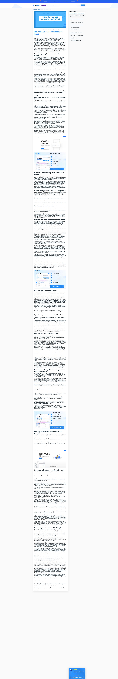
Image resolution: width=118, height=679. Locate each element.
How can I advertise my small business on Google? (76, 19)
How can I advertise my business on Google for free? (77, 16)
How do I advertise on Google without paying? (77, 35)
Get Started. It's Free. (57, 286)
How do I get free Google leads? (75, 27)
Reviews (56, 5)
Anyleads (35, 9)
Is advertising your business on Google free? (76, 22)
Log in (79, 5)
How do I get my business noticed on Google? (77, 13)
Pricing (52, 5)
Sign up (83, 5)
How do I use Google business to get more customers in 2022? (76, 32)
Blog (39, 9)
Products (48, 5)
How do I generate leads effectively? (75, 40)
